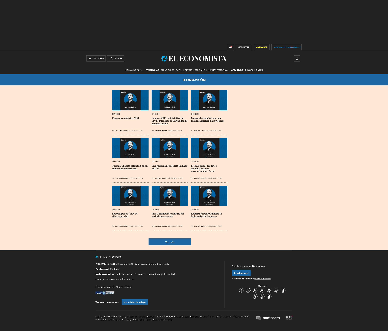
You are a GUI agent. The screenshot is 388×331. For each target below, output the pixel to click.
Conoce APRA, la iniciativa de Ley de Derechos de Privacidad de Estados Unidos (170, 121)
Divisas (259, 70)
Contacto (171, 274)
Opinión (116, 114)
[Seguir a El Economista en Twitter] (248, 290)
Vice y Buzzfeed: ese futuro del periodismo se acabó (168, 215)
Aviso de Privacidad (122, 274)
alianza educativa (217, 70)
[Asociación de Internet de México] (289, 318)
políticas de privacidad (262, 279)
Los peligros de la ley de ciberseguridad (125, 215)
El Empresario (139, 264)
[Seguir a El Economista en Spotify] (269, 290)
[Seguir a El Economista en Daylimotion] (283, 290)
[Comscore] (268, 318)
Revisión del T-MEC (195, 70)
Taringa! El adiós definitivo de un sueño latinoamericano (130, 167)
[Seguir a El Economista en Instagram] (276, 290)
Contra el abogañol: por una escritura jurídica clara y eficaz (207, 119)
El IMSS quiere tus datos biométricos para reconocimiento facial (204, 169)
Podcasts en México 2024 (125, 118)
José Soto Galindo (121, 130)
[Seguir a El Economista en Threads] (262, 296)
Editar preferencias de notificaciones (114, 279)
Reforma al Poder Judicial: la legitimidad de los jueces (206, 215)
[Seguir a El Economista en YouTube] (262, 290)
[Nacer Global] (104, 293)
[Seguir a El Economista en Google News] (255, 296)
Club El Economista (159, 264)
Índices (249, 70)
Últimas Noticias (133, 70)
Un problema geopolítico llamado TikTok (170, 167)
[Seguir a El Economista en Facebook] (241, 290)
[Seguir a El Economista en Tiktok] (269, 296)
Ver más (169, 242)
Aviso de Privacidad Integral (150, 274)
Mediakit (114, 269)
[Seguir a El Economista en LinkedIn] (255, 290)
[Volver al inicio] (156, 257)
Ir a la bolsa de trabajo (135, 302)
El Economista (123, 264)
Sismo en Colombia (171, 70)
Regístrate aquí (241, 273)
